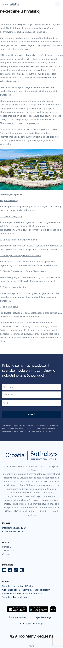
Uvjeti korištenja (43, 617)
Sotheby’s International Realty (17, 586)
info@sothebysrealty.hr (13, 528)
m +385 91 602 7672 (12, 532)
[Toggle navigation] (58, 4)
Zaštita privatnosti (18, 617)
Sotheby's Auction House (15, 597)
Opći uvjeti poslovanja (31, 623)
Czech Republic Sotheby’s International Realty (26, 590)
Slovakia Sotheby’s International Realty (22, 593)
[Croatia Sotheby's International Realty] (10, 4)
